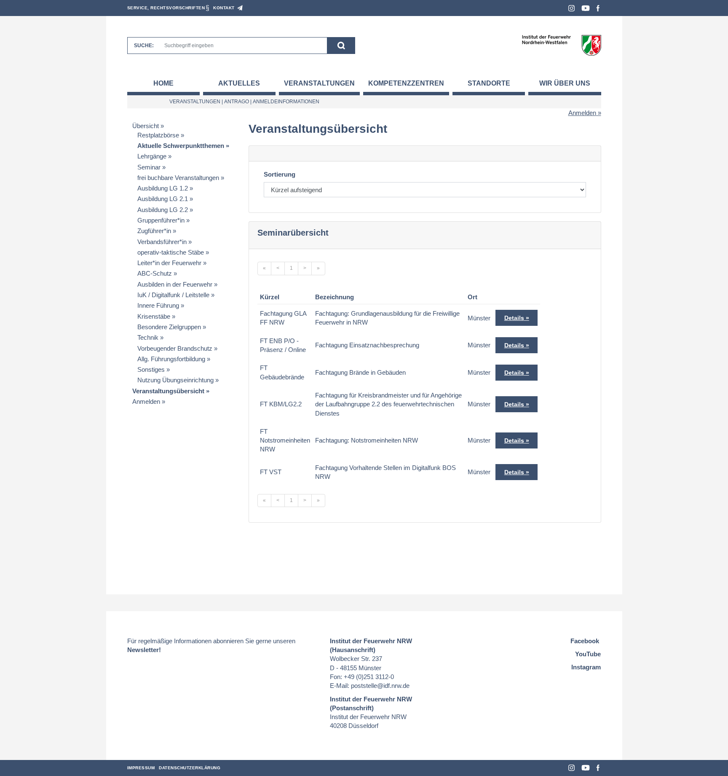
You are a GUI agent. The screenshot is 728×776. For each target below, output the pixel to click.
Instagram (571, 8)
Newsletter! (144, 649)
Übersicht (145, 125)
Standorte (489, 83)
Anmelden (582, 112)
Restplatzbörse (158, 135)
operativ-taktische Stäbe (170, 252)
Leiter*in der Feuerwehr (169, 262)
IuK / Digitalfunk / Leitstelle (173, 294)
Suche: (144, 45)
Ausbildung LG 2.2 (162, 209)
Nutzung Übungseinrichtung (175, 380)
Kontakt (224, 7)
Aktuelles (239, 83)
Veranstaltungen (319, 83)
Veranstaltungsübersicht (168, 391)
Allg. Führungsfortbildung (171, 358)
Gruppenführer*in (161, 220)
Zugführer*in (154, 230)
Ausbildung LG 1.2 (162, 188)
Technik (147, 337)
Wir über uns (564, 83)
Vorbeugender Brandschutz (174, 348)
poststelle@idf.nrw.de (380, 685)
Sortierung (279, 174)
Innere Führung (158, 305)
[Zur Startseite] (561, 44)
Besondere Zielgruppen (169, 326)
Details (514, 317)
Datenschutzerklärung (189, 767)
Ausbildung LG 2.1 (162, 198)
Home (163, 83)
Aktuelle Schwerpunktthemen (180, 145)
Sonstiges (151, 369)
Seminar (149, 167)
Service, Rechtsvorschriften (166, 7)
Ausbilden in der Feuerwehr (174, 284)
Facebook (598, 8)
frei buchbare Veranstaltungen (178, 177)
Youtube (585, 8)
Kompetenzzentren (406, 83)
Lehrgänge (151, 156)
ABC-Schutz (154, 273)
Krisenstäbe (153, 316)
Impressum (141, 767)
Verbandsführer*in (162, 241)
